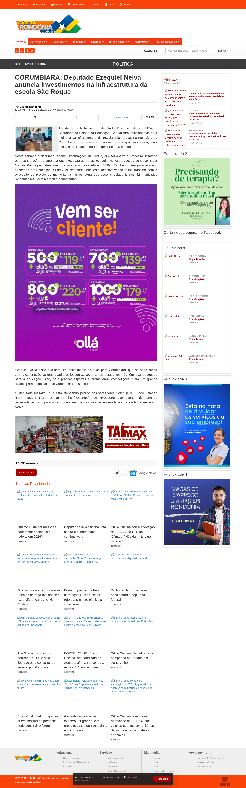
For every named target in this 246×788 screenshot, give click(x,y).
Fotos (110, 4)
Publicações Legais (166, 41)
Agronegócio (37, 41)
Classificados (115, 757)
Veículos (112, 766)
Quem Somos (71, 757)
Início (17, 64)
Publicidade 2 (175, 153)
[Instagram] (17, 50)
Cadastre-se (204, 766)
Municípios (141, 41)
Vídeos (126, 4)
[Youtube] (32, 50)
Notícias (40, 4)
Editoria (29, 64)
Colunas (94, 4)
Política (42, 64)
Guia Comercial (117, 770)
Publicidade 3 (175, 379)
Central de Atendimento (210, 757)
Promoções (77, 4)
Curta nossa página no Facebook (194, 232)
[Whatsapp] (22, 50)
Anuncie (67, 766)
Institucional (63, 752)
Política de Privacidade (76, 762)
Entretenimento (118, 41)
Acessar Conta (205, 762)
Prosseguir (162, 779)
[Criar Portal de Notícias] (224, 781)
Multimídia (151, 752)
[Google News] (142, 472)
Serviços (105, 752)
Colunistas (59, 41)
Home (24, 4)
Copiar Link (27, 472)
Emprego (96, 41)
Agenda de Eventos (164, 770)
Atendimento (198, 752)
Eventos (57, 4)
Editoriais (78, 41)
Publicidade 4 (175, 474)
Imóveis (112, 762)
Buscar (222, 50)
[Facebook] (27, 50)
